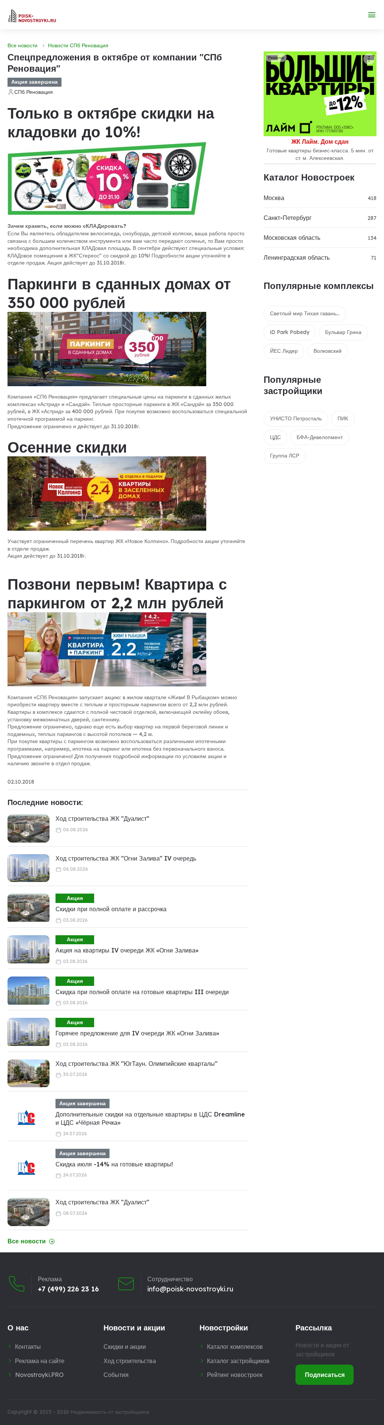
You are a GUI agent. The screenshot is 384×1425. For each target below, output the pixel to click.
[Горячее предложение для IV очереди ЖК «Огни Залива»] (29, 1032)
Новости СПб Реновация (78, 45)
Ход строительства (130, 1361)
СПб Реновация (33, 92)
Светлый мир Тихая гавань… (305, 313)
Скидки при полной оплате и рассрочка (111, 909)
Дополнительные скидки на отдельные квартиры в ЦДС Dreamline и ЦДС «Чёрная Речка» (150, 1118)
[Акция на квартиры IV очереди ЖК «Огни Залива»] (29, 949)
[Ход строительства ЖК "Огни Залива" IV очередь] (29, 868)
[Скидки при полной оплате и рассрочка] (29, 908)
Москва (274, 198)
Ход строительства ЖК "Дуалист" (102, 818)
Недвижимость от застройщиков (109, 1411)
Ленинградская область (297, 257)
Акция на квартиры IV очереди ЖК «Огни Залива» (127, 950)
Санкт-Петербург (288, 217)
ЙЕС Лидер (284, 351)
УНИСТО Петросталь (296, 418)
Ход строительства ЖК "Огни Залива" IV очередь (126, 858)
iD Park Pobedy (289, 332)
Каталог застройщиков (238, 1361)
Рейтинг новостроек (234, 1374)
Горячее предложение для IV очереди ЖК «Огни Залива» (137, 1033)
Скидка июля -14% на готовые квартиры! (114, 1164)
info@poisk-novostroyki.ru (190, 1289)
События (116, 1374)
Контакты (28, 1346)
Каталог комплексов (235, 1346)
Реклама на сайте (39, 1361)
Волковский (328, 351)
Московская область (292, 237)
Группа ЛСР (284, 455)
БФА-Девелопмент (320, 437)
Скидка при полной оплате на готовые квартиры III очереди (142, 992)
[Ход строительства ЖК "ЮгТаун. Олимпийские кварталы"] (29, 1073)
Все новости (23, 45)
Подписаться (325, 1374)
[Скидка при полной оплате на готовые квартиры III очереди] (29, 991)
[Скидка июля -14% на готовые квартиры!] (26, 1167)
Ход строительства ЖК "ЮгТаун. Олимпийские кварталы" (137, 1063)
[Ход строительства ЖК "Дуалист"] (29, 828)
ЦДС (275, 437)
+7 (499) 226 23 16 (68, 1289)
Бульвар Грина (343, 332)
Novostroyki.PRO (39, 1374)
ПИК (343, 418)
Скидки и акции (125, 1346)
